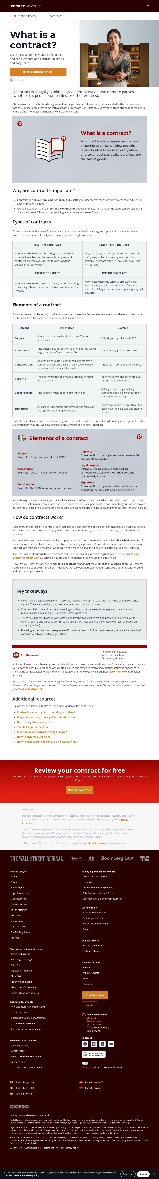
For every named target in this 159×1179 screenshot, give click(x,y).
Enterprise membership (94, 912)
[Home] (25, 6)
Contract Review (19, 904)
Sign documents (19, 898)
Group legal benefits (93, 918)
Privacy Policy (72, 1148)
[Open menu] (148, 6)
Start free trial (95, 995)
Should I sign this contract (33, 727)
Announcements (91, 972)
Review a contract (79, 790)
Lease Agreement (19, 1045)
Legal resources (19, 926)
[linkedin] (94, 1044)
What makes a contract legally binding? (42, 732)
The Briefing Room (20, 932)
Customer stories (91, 951)
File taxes (15, 915)
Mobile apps (17, 920)
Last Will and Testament (95, 876)
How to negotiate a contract (35, 722)
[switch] (85, 1063)
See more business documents (26, 1029)
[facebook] (85, 1044)
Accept (143, 1174)
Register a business (20, 953)
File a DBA (16, 976)
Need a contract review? (38, 71)
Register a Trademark (21, 970)
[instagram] (102, 1044)
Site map (15, 937)
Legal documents (19, 893)
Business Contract (20, 1012)
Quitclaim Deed (18, 1061)
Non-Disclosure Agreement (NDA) (28, 1006)
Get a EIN (15, 965)
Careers (86, 929)
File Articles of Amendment (24, 987)
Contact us (88, 983)
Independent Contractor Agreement (28, 1017)
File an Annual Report (21, 981)
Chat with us (94, 1021)
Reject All (128, 1174)
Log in (89, 1005)
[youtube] (111, 1044)
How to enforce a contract (33, 737)
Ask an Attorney (19, 909)
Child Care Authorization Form (98, 893)
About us (87, 967)
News (85, 978)
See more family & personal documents (103, 898)
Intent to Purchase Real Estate (26, 1056)
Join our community (92, 945)
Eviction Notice (18, 1050)
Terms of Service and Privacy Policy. (22, 1175)
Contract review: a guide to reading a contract (46, 712)
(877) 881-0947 (95, 1024)
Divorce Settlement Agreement (98, 887)
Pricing (14, 881)
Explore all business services (25, 992)
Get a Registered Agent (22, 959)
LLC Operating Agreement (24, 1023)
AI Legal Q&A (17, 887)
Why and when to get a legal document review (46, 717)
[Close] (153, 1173)
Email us (91, 1017)
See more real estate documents (27, 1067)
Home (14, 876)
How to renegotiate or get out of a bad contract (47, 742)
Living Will (87, 881)
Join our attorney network (95, 923)
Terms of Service (29, 1143)
